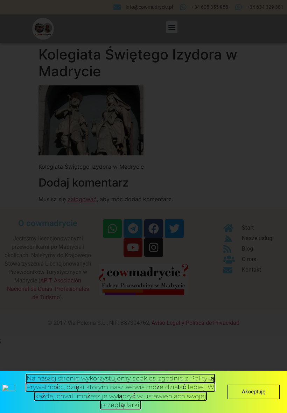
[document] (143, 206)
